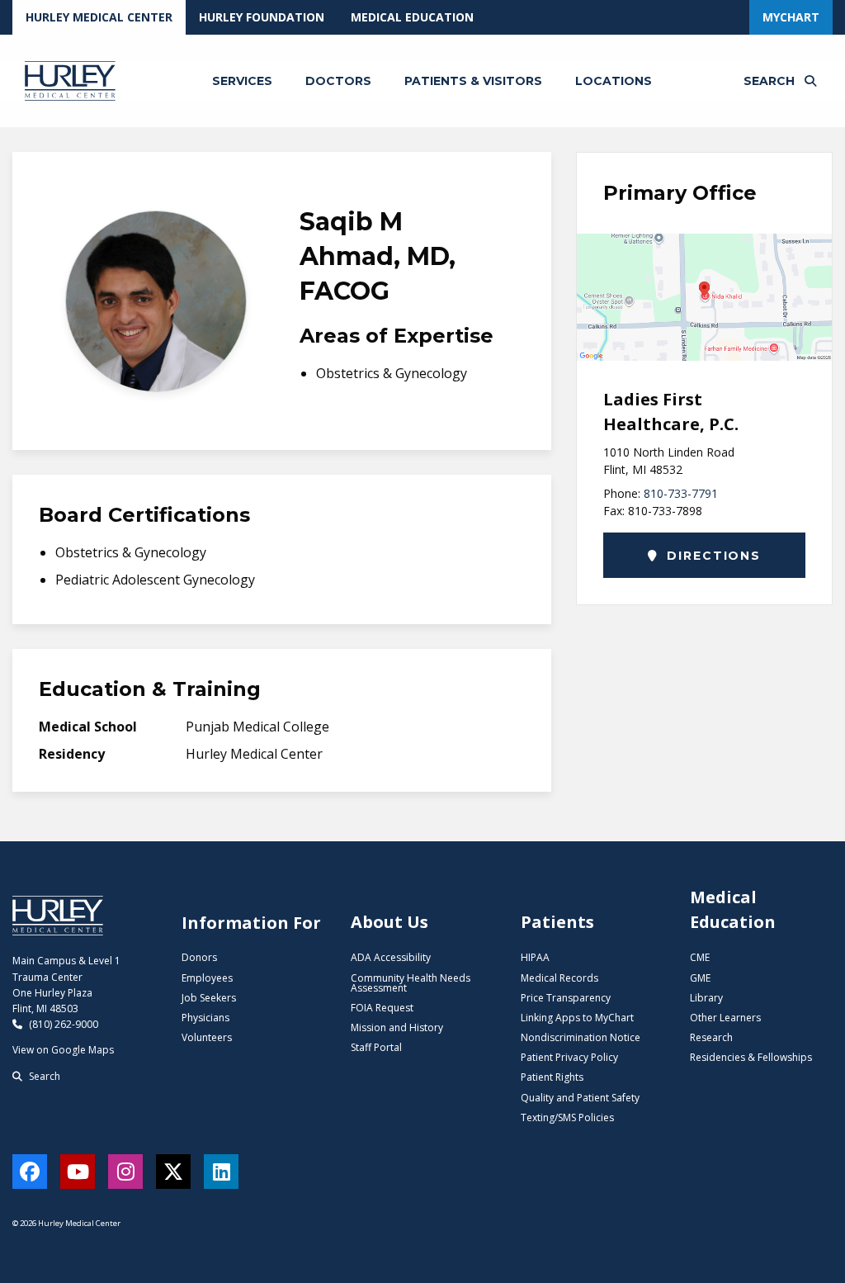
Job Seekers (209, 998)
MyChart (790, 17)
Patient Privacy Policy (569, 1057)
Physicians (205, 1018)
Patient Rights (552, 1077)
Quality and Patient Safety (580, 1098)
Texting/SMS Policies (567, 1117)
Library (706, 998)
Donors (199, 957)
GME (700, 978)
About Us (389, 922)
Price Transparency (566, 998)
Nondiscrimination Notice (580, 1037)
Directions (712, 555)
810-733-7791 (681, 493)
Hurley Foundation (261, 17)
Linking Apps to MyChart (577, 1018)
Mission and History (397, 1027)
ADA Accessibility (391, 957)
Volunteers (207, 1037)
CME (700, 957)
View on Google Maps (63, 1050)
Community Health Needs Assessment (410, 983)
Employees (207, 978)
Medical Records (559, 978)
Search (43, 1076)
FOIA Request (382, 1008)
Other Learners (725, 1018)
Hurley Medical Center (99, 17)
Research (711, 1037)
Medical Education (412, 17)
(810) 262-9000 (62, 1024)
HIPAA (535, 957)
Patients (557, 922)
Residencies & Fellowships (751, 1057)
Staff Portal (376, 1047)
